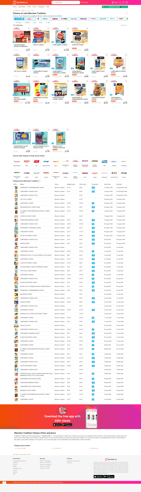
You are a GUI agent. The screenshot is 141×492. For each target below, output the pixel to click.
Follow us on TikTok (45, 468)
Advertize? (15, 462)
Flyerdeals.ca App (17, 468)
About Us (15, 470)
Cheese (23, 10)
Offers (29, 7)
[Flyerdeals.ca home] (20, 2)
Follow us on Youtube (45, 466)
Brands (14, 466)
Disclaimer (34, 482)
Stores (34, 7)
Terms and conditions (43, 482)
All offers (18, 10)
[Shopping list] (127, 2)
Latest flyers (21, 7)
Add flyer (15, 472)
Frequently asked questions (19, 461)
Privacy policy (52, 482)
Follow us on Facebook (45, 462)
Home (15, 7)
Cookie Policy (59, 482)
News (14, 474)
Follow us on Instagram (45, 464)
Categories (41, 7)
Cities (47, 7)
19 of (18, 25)
